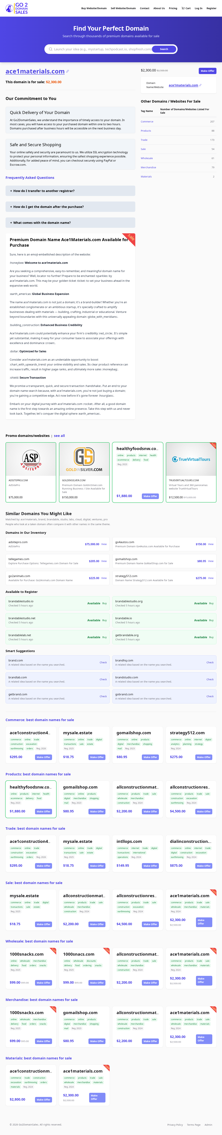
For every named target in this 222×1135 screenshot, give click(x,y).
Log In (198, 8)
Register (211, 8)
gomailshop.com (134, 732)
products (131, 455)
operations (123, 857)
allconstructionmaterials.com (147, 787)
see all (59, 435)
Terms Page (193, 1124)
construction (17, 744)
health (153, 455)
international (139, 852)
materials (205, 906)
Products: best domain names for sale (38, 774)
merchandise (133, 744)
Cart (188, 8)
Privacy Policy (175, 1124)
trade (36, 739)
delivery (136, 459)
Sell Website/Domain (123, 8)
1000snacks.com (27, 954)
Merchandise (148, 167)
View (104, 544)
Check (103, 662)
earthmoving (17, 748)
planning (187, 744)
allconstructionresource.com (146, 895)
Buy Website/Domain (94, 8)
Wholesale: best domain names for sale (39, 941)
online (120, 455)
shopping (147, 744)
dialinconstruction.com (194, 841)
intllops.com (129, 841)
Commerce (147, 121)
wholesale (122, 798)
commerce (16, 739)
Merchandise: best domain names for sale (42, 999)
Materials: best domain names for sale (39, 1058)
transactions (70, 744)
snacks (43, 965)
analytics (175, 744)
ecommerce (123, 459)
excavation (31, 744)
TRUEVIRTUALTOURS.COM (184, 480)
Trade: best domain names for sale (35, 828)
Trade (144, 139)
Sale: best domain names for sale (34, 882)
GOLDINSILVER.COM (74, 480)
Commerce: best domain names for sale (40, 719)
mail (120, 748)
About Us (159, 8)
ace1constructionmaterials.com (43, 1071)
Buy (104, 603)
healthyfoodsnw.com (138, 448)
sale (82, 744)
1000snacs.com (79, 954)
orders (30, 748)
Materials (146, 176)
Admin (208, 1124)
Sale (143, 149)
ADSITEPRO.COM (18, 480)
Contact (144, 8)
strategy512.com (187, 732)
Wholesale (147, 158)
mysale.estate (77, 732)
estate (90, 744)
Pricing (173, 8)
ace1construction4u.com (35, 732)
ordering (87, 965)
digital (99, 739)
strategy (199, 744)
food (146, 459)
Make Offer (207, 70)
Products (146, 130)
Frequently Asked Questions (30, 177)
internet (143, 455)
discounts (91, 960)
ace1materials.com (35, 71)
